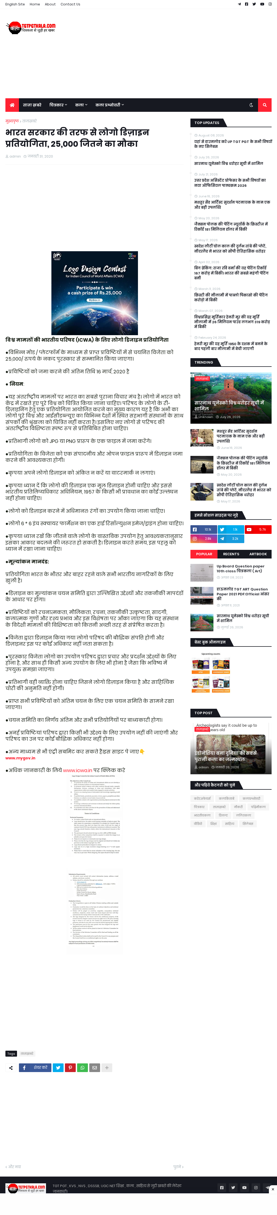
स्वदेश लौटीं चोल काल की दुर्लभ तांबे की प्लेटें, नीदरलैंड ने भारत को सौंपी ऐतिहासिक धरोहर (230, 249)
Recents (231, 554)
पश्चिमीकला (258, 807)
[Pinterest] (70, 1067)
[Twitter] (58, 1067)
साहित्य (229, 824)
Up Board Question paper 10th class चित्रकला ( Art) (241, 569)
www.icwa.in (77, 770)
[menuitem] (12, 105)
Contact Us (70, 4)
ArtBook (258, 554)
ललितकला (243, 815)
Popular (204, 554)
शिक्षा (213, 824)
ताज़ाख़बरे (29, 121)
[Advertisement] (173, 54)
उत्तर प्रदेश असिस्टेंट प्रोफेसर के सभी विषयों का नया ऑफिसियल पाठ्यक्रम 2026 (230, 183)
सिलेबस (248, 824)
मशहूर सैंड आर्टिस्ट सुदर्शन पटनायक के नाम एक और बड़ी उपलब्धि (232, 205)
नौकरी (238, 807)
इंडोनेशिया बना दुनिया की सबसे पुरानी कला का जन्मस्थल (225, 756)
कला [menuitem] (79, 105)
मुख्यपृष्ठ (12, 121)
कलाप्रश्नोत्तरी (251, 798)
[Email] (94, 1067)
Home (35, 4)
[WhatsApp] (82, 1067)
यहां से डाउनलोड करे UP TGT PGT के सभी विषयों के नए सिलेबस (233, 144)
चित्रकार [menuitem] (57, 105)
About (50, 4)
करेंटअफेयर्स (202, 798)
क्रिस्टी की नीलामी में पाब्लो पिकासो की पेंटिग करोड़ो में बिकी (231, 298)
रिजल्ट (223, 815)
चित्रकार (199, 807)
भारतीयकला (202, 815)
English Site (15, 4)
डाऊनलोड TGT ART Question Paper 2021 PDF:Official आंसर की (243, 594)
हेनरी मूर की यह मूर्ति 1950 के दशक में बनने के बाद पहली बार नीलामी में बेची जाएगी (231, 346)
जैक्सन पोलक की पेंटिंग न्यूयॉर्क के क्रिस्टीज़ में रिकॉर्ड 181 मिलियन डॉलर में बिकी (231, 227)
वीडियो (198, 824)
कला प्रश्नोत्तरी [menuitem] (107, 105)
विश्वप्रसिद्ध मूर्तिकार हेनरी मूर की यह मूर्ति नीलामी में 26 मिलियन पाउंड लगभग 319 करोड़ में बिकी (232, 322)
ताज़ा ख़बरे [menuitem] (32, 105)
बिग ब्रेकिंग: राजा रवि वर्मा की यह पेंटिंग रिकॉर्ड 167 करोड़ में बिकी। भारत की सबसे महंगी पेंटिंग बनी (231, 273)
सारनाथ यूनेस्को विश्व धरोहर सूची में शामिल (228, 163)
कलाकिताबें (226, 798)
